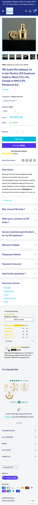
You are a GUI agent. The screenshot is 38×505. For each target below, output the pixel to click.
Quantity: (5, 132)
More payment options (19, 151)
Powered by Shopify (8, 500)
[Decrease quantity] (12, 132)
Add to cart (19, 139)
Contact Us (8, 417)
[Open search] (26, 11)
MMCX (6, 302)
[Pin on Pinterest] (26, 160)
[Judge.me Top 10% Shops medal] (9, 395)
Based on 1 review (11, 316)
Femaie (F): (12, 97)
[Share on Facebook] (23, 160)
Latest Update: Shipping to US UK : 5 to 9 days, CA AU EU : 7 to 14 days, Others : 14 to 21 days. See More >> (19, 3)
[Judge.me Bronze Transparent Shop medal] (14, 387)
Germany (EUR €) (8, 467)
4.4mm (6, 295)
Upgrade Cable (9, 291)
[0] (34, 11)
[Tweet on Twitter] (30, 160)
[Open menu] (3, 11)
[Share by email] (34, 160)
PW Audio (5, 90)
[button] (7, 153)
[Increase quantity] (23, 132)
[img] (16, 347)
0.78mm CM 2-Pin (10, 298)
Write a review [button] (19, 319)
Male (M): (7, 107)
